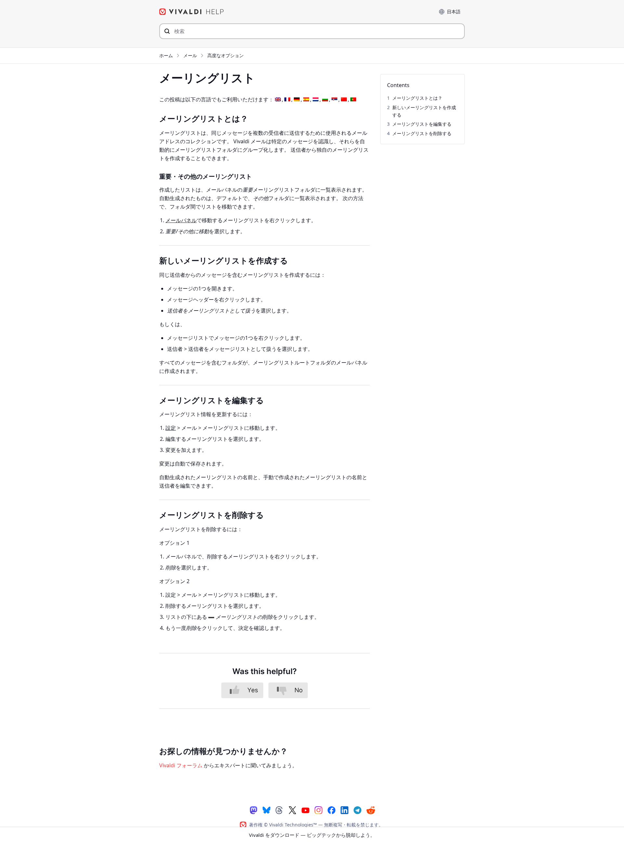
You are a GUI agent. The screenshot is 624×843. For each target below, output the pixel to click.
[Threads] (279, 809)
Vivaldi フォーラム (180, 765)
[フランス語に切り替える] (287, 99)
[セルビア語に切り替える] (334, 99)
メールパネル (181, 220)
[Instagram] (318, 809)
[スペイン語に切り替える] (306, 99)
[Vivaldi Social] (253, 809)
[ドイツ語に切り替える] (297, 99)
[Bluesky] (266, 809)
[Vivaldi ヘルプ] (191, 11)
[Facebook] (331, 809)
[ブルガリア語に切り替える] (325, 99)
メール (190, 55)
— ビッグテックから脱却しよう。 (312, 835)
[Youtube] (305, 809)
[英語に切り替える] (278, 99)
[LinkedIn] (344, 809)
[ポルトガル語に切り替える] (353, 99)
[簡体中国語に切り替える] (344, 99)
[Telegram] (357, 809)
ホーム (166, 55)
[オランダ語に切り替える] (315, 99)
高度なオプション (225, 55)
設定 (170, 427)
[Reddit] (370, 810)
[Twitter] (292, 809)
